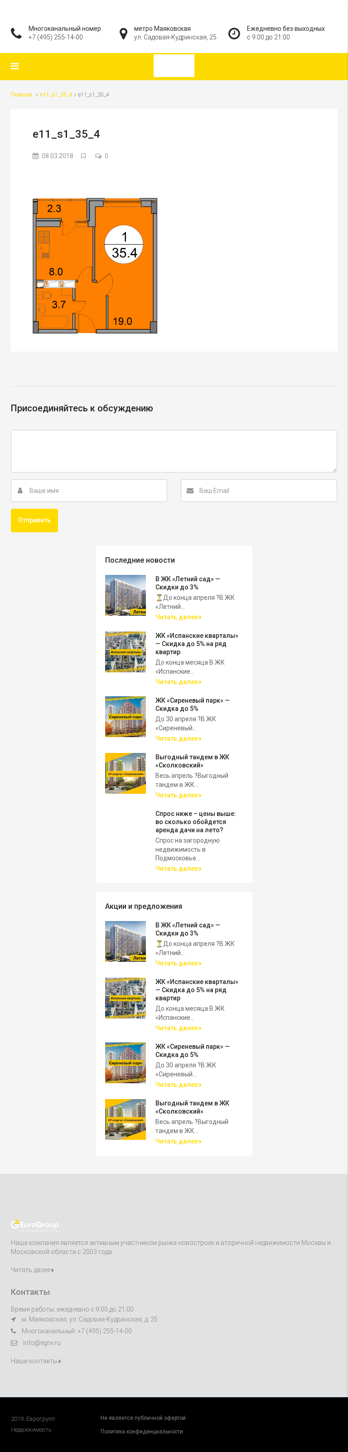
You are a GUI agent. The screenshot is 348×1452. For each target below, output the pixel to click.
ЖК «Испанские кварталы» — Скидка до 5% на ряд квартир (196, 644)
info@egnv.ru (42, 1342)
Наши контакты (35, 1361)
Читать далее (177, 617)
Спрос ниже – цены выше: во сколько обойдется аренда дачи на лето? (195, 822)
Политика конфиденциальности (142, 1431)
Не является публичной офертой (143, 1418)
